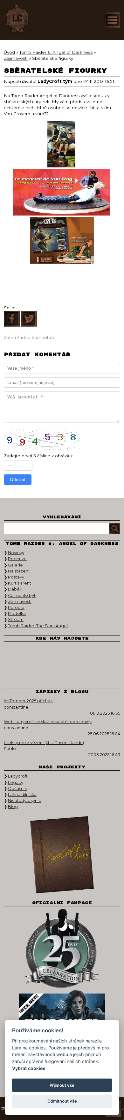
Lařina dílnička (22, 794)
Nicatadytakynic (24, 800)
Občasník (17, 788)
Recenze (17, 558)
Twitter (40, 654)
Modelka (17, 613)
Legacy (15, 782)
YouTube (84, 654)
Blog (13, 806)
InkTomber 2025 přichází (28, 700)
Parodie (16, 607)
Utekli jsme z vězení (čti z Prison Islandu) (44, 742)
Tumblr (40, 673)
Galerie (15, 565)
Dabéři (15, 589)
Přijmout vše (62, 1085)
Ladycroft (18, 776)
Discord (62, 673)
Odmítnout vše (62, 1101)
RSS (84, 673)
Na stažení (18, 571)
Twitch (106, 654)
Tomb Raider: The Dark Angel (38, 625)
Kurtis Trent (19, 583)
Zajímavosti (19, 601)
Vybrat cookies (28, 1068)
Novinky (16, 552)
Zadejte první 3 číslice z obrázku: (38, 455)
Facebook (17, 654)
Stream (16, 619)
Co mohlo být (22, 595)
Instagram (62, 654)
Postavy (16, 577)
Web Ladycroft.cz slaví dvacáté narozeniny (48, 721)
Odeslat (17, 479)
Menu (112, 20)
